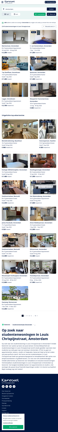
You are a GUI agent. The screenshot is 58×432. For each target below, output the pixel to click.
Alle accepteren (13, 427)
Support (4, 410)
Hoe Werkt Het (6, 405)
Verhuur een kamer (7, 425)
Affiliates (4, 418)
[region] (13, 422)
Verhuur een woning (8, 422)
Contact (4, 408)
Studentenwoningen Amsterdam (22, 324)
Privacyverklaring (7, 401)
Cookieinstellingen (8, 423)
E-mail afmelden (6, 415)
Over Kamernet (6, 391)
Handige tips (5, 413)
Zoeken (51, 9)
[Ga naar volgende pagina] (37, 316)
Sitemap (4, 403)
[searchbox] (26, 9)
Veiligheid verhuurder (8, 427)
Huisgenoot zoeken (7, 396)
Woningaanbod (51, 2)
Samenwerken (6, 420)
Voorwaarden (6, 398)
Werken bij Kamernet (8, 393)
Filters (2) (52, 14)
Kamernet (7, 324)
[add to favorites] (26, 32)
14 (35, 316)
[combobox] (23, 9)
